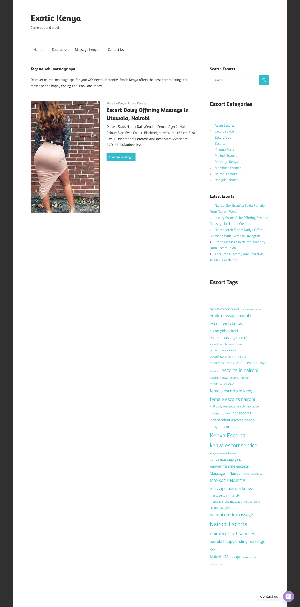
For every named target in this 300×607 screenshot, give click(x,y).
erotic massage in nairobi (224, 309)
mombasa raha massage (226, 501)
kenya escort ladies (225, 426)
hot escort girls (220, 413)
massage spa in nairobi (224, 495)
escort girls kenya (226, 323)
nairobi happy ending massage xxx (237, 545)
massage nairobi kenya (231, 488)
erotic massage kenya (251, 309)
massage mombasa (252, 474)
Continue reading (120, 157)
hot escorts (241, 413)
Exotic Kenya (56, 17)
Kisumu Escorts (226, 149)
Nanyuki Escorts (226, 179)
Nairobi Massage (225, 556)
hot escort (253, 406)
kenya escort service (233, 445)
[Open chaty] (288, 596)
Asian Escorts (224, 125)
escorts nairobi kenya (222, 384)
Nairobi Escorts (137, 103)
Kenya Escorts (227, 435)
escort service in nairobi (228, 356)
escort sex (215, 371)
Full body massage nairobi (228, 406)
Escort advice (224, 131)
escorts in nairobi (239, 370)
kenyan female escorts (229, 466)
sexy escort (249, 557)
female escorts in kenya (232, 390)
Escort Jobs (223, 137)
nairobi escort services (232, 533)
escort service (235, 344)
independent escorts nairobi (233, 420)
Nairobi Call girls (220, 507)
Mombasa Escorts (228, 167)
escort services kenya (251, 362)
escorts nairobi (239, 377)
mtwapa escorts (252, 501)
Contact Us (116, 49)
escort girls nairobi (224, 330)
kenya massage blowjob (223, 453)
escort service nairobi (222, 363)
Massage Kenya (86, 49)
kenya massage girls (225, 459)
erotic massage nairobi (230, 315)
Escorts (57, 49)
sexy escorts (216, 564)
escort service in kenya (223, 350)
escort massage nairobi (229, 337)
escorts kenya (219, 377)
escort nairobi (218, 344)
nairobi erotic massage (231, 514)
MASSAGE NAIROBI (228, 480)
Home (37, 49)
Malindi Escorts (226, 155)
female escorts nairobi (232, 399)
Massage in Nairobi (225, 473)
